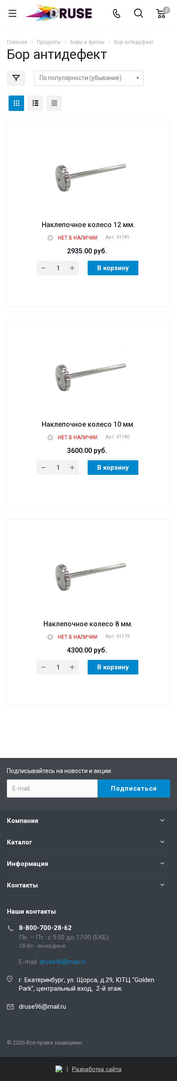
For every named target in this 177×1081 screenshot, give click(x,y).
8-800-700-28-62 (45, 928)
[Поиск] (138, 13)
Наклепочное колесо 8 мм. (88, 624)
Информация (27, 864)
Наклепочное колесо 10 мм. (88, 424)
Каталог (19, 842)
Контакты (22, 885)
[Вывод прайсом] (54, 103)
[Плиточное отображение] (16, 103)
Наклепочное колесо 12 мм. (88, 225)
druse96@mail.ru (42, 1006)
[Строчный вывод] (35, 103)
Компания (22, 821)
